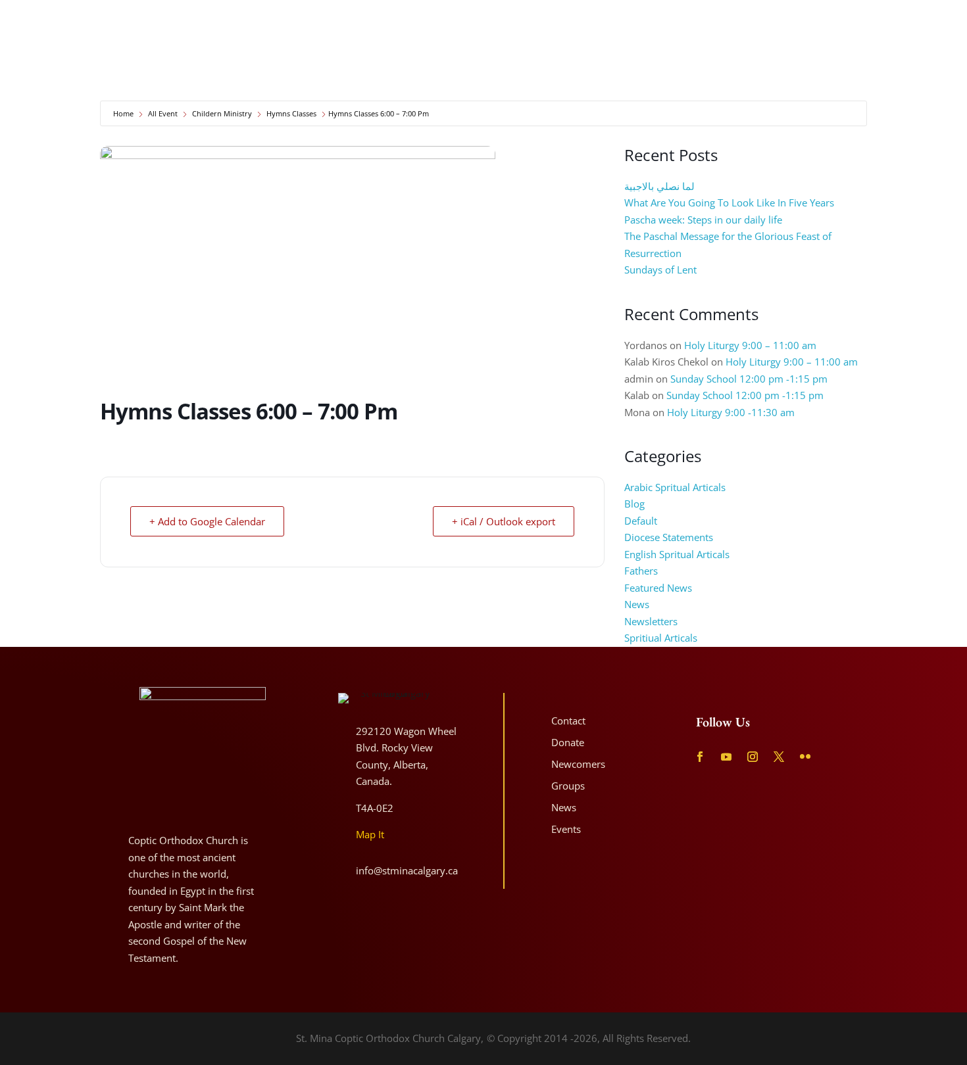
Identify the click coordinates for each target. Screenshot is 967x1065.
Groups (568, 785)
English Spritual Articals (677, 554)
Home (123, 113)
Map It (370, 834)
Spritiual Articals (660, 637)
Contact (870, 46)
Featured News (658, 587)
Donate (824, 46)
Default (640, 520)
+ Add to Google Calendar (207, 521)
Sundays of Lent (660, 269)
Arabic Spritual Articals (675, 487)
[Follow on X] (903, 20)
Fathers (641, 570)
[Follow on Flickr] (928, 20)
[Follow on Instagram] (879, 20)
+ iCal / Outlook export (503, 521)
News (636, 604)
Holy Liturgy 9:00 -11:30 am (731, 412)
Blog (634, 503)
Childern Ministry (222, 113)
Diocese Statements (668, 537)
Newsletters (651, 621)
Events (566, 829)
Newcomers (925, 46)
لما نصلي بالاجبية (659, 186)
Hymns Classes (291, 113)
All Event (163, 113)
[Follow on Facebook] (829, 20)
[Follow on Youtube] (854, 20)
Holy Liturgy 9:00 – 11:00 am (750, 345)
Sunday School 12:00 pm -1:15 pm (749, 378)
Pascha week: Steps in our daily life (703, 219)
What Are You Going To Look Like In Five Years (729, 202)
